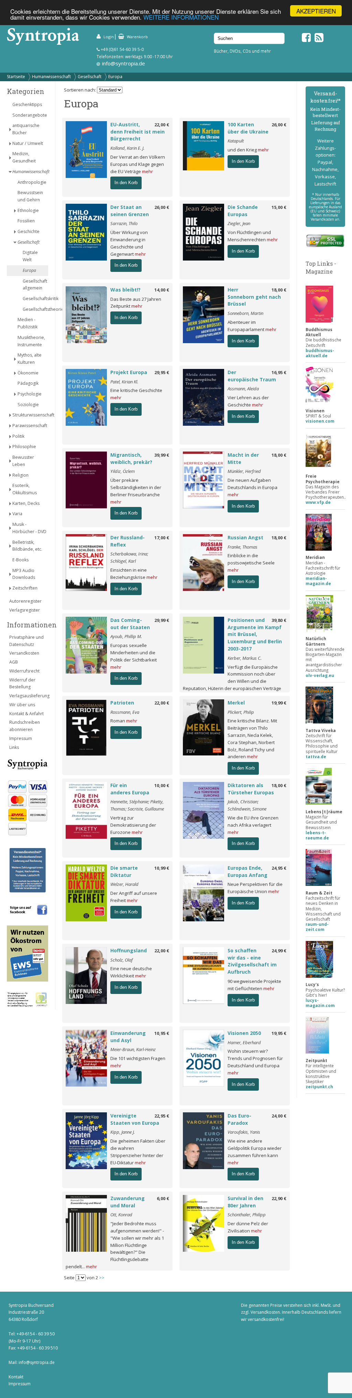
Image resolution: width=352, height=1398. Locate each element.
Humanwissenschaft (51, 77)
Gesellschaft (89, 77)
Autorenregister (25, 601)
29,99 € (161, 620)
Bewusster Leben (23, 460)
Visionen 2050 (244, 1033)
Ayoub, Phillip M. (126, 636)
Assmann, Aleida (243, 388)
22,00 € (161, 124)
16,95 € (279, 372)
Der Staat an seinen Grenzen (129, 211)
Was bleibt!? (125, 289)
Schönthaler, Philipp (247, 1214)
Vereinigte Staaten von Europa (134, 1119)
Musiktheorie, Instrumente (31, 341)
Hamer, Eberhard (244, 1042)
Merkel (236, 702)
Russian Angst (245, 537)
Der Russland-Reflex (127, 541)
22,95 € (161, 1116)
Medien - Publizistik (27, 323)
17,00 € (161, 537)
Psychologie (30, 394)
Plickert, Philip (241, 712)
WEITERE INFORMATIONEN (181, 17)
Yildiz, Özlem (122, 471)
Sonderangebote (29, 115)
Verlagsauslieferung (28, 696)
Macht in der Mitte (243, 458)
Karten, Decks (26, 503)
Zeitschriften (24, 588)
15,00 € (279, 207)
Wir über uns (22, 705)
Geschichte (29, 231)
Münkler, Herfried (244, 471)
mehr (147, 171)
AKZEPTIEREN (316, 11)
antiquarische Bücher (26, 129)
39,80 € (279, 620)
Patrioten (122, 702)
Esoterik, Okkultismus (24, 489)
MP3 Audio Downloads (23, 574)
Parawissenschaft (29, 425)
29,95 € (161, 372)
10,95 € (161, 1033)
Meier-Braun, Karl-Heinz (133, 1049)
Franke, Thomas (242, 547)
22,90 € (279, 1198)
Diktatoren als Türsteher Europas (251, 789)
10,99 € (161, 868)
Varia (17, 514)
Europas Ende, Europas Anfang (247, 871)
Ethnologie (28, 210)
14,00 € (161, 290)
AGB (13, 662)
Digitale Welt (30, 256)
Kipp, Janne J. (122, 1132)
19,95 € (279, 1033)
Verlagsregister (24, 610)
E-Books (20, 560)
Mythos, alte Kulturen (30, 358)
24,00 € (279, 1116)
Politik (18, 436)
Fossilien (26, 221)
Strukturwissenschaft (30, 415)
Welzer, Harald (124, 884)
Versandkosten (24, 653)
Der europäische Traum (252, 376)
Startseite (16, 77)
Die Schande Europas (243, 211)
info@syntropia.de (123, 63)
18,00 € (279, 290)
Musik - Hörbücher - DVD (29, 527)
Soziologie (28, 404)
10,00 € (161, 785)
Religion (20, 475)
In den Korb (126, 182)
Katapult (236, 141)
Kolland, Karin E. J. (127, 148)
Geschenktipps (27, 104)
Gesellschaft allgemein (35, 284)
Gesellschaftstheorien (35, 309)
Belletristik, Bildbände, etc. (27, 545)
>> (101, 1277)
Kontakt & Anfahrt (26, 714)
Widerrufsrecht (24, 671)
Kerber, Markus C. (245, 658)
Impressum (20, 738)
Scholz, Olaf (121, 960)
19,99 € (279, 703)
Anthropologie (32, 182)
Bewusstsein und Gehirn (30, 196)
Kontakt (16, 1377)
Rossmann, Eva (124, 712)
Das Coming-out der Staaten (130, 624)
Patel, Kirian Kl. (124, 382)
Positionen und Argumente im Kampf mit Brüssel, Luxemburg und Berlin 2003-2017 (255, 634)
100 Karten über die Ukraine (248, 128)
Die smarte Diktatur (124, 871)
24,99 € (279, 950)
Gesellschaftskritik (35, 298)
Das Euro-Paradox (239, 1119)
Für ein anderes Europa (129, 789)
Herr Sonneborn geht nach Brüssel (254, 296)
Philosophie (24, 446)
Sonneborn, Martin (245, 313)
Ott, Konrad (121, 1214)
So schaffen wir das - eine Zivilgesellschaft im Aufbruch (252, 961)
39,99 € (161, 455)
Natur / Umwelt (27, 143)
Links (14, 747)
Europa (115, 77)
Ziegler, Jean (239, 223)
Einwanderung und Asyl (128, 1037)
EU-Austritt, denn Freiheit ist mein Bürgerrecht (137, 131)
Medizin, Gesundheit (24, 157)
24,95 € (279, 868)
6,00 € (163, 1198)
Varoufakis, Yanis (244, 1132)
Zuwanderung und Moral (127, 1202)
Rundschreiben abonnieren (24, 725)
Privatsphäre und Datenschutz (26, 640)
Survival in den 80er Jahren (245, 1202)
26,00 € (279, 124)
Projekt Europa (128, 372)
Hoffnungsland (128, 950)
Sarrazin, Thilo (124, 223)
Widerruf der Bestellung (22, 683)
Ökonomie (28, 373)
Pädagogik (28, 383)
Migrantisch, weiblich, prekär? (131, 458)
